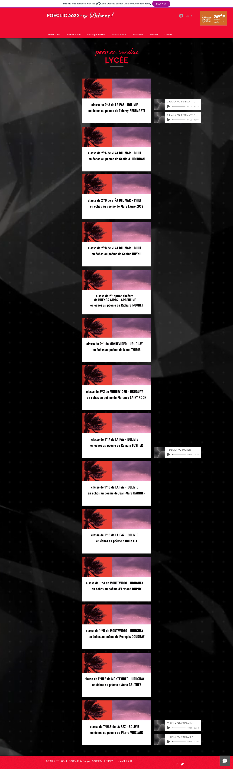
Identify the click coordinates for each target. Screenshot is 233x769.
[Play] (168, 106)
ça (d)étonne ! (98, 15)
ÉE (123, 60)
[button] (116, 101)
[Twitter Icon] (182, 764)
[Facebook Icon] (177, 764)
